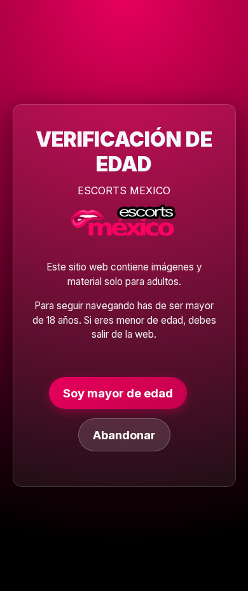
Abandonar (124, 435)
